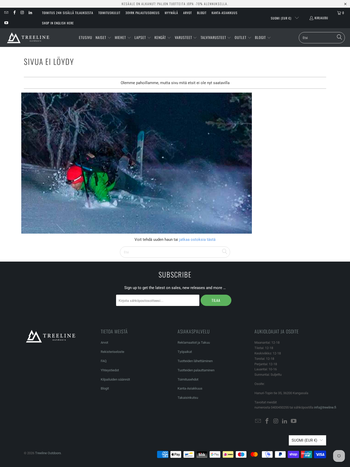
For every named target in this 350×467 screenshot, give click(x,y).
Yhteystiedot (110, 370)
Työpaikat (185, 352)
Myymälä (171, 13)
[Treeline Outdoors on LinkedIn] (30, 13)
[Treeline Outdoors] (28, 37)
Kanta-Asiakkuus (225, 13)
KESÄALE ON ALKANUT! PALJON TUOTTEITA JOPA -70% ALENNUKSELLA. (175, 4)
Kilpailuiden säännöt (115, 379)
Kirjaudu (321, 18)
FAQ (104, 361)
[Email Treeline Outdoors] (6, 13)
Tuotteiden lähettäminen (195, 361)
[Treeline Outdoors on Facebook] (14, 13)
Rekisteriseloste (112, 352)
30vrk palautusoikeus (143, 13)
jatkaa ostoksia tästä (196, 239)
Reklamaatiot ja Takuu (194, 342)
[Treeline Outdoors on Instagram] (22, 13)
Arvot (187, 13)
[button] (103, 37)
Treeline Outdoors (48, 453)
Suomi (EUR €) (281, 18)
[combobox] (322, 37)
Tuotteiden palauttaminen (196, 370)
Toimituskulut (109, 13)
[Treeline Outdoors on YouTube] (6, 23)
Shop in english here (58, 23)
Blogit (202, 13)
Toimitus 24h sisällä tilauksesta (67, 13)
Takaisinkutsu (188, 398)
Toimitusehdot (188, 379)
